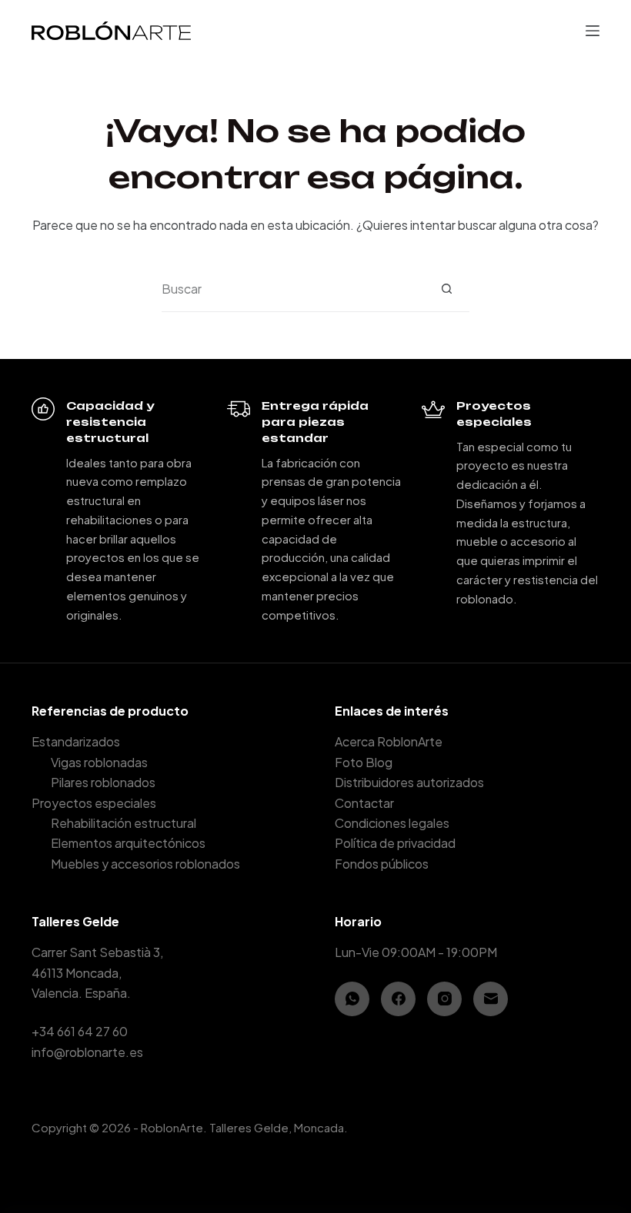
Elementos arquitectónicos (128, 843)
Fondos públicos (382, 864)
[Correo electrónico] (490, 999)
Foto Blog (363, 762)
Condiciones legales (392, 823)
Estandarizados (76, 741)
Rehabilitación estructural (123, 823)
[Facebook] (398, 999)
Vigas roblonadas (99, 762)
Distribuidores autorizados (409, 782)
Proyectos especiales (94, 803)
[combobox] (293, 289)
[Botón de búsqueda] (446, 288)
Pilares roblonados (103, 782)
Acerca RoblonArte (388, 741)
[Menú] (592, 31)
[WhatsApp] (352, 999)
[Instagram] (444, 999)
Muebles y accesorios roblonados (145, 864)
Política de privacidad (395, 843)
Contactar (364, 803)
